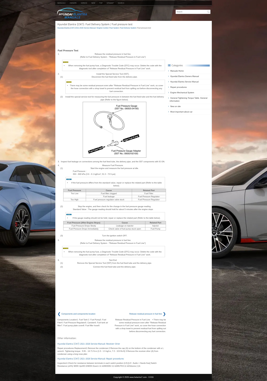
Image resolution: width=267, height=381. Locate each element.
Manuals (61, 3)
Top (100, 3)
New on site (175, 106)
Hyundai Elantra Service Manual (184, 82)
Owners (73, 3)
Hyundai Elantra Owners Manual (184, 76)
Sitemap (110, 3)
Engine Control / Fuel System (108, 28)
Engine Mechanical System (182, 92)
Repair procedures (178, 87)
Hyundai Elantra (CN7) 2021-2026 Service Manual (76, 28)
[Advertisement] (111, 38)
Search (121, 3)
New (93, 3)
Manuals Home (177, 71)
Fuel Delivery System (128, 28)
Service (84, 3)
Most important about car (181, 112)
